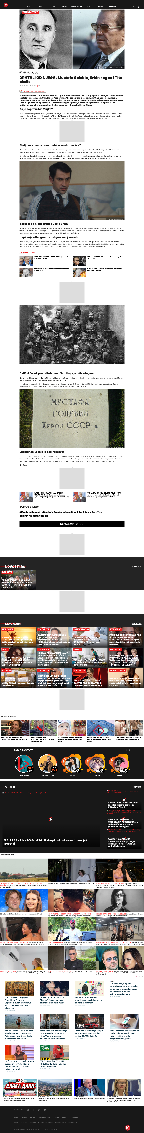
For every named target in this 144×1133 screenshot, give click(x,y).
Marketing (42, 1123)
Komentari (69, 524)
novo (29, 6)
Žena (89, 6)
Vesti (41, 6)
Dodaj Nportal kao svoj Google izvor (34, 91)
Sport (100, 6)
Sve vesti (137, 567)
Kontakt (24, 1123)
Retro (64, 6)
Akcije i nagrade (54, 1123)
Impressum (32, 1123)
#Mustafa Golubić (30, 512)
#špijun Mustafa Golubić (34, 515)
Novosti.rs (15, 567)
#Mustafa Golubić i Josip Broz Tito (62, 512)
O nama (16, 1123)
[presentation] (127, 750)
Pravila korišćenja (69, 1123)
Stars (53, 6)
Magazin (13, 624)
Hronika (112, 6)
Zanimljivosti (76, 6)
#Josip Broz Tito (92, 512)
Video (10, 787)
